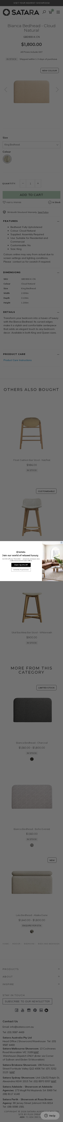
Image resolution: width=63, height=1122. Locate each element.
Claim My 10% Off (21, 565)
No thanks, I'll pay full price (21, 569)
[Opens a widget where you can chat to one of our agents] (49, 1116)
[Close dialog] (62, 542)
